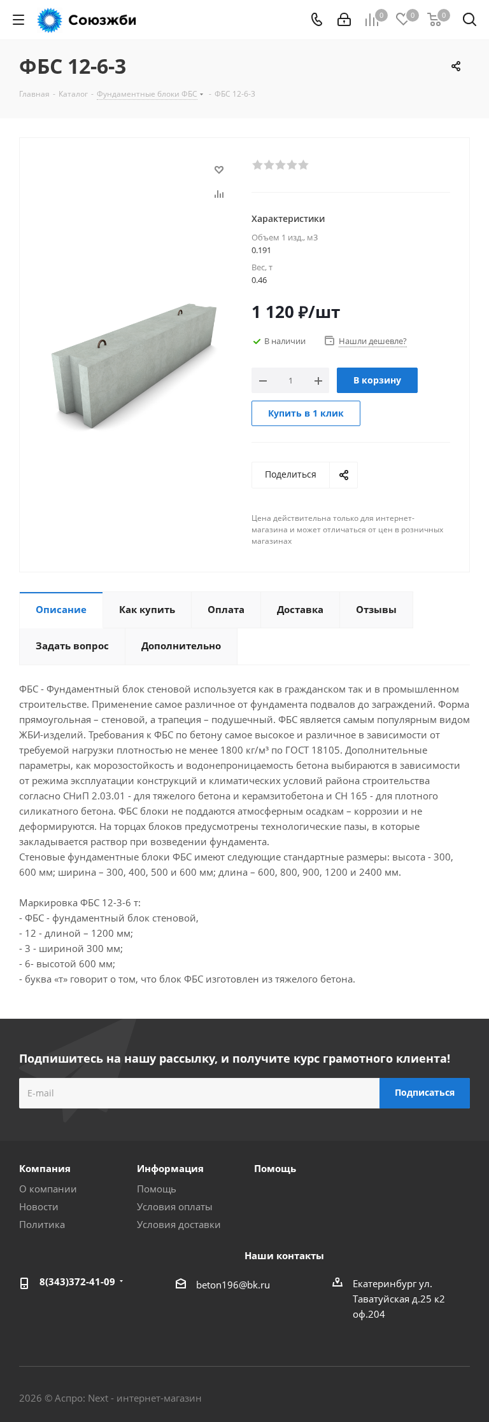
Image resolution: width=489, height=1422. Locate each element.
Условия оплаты (175, 1206)
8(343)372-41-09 (77, 1281)
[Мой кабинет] (344, 19)
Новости (39, 1206)
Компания (45, 1168)
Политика (42, 1224)
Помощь (156, 1188)
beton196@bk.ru (233, 1284)
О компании (48, 1188)
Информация (170, 1168)
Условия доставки (179, 1224)
